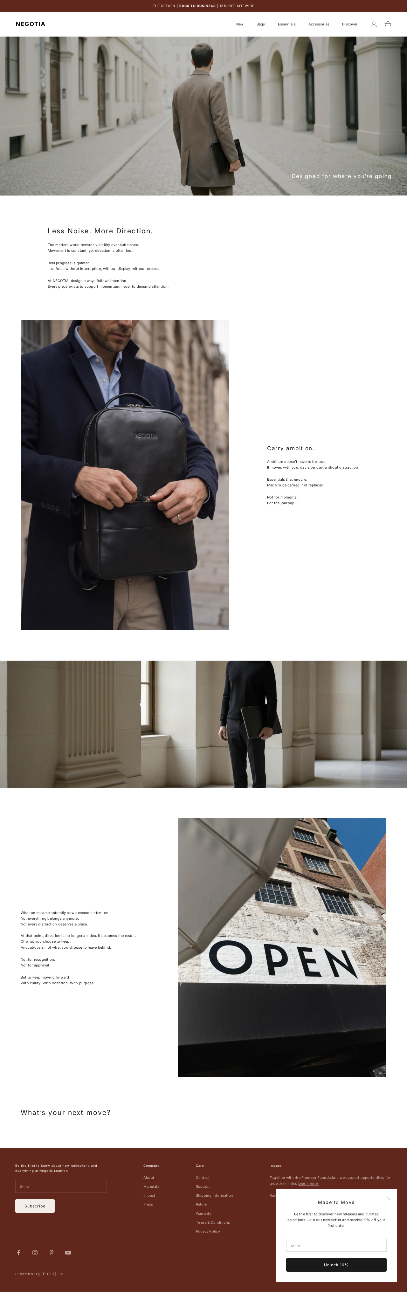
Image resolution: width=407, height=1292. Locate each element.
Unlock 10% (336, 1264)
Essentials (287, 24)
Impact (149, 1195)
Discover (349, 24)
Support (203, 1186)
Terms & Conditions (213, 1222)
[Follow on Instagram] (35, 1252)
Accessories (318, 24)
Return (201, 1204)
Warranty (203, 1213)
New (240, 24)
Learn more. (308, 1183)
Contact (203, 1177)
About (148, 1177)
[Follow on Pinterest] (51, 1252)
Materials (151, 1186)
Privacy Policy (208, 1231)
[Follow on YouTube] (68, 1252)
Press (148, 1204)
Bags (261, 24)
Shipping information (214, 1195)
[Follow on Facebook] (18, 1252)
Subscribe (34, 1206)
